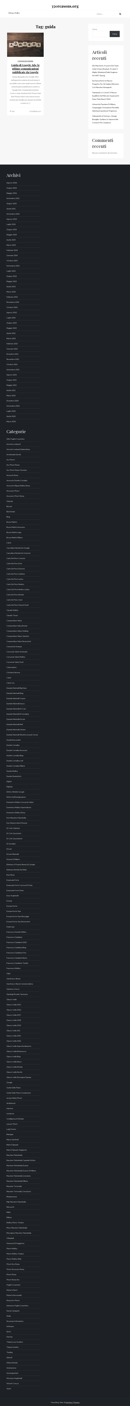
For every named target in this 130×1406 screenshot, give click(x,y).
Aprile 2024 (11, 240)
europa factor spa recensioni (18, 921)
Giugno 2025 (11, 203)
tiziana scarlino (12, 1347)
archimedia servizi (13, 454)
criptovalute (11, 667)
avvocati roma (12, 475)
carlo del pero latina (14, 579)
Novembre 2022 (12, 302)
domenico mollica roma (15, 812)
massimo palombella (14, 1155)
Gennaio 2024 (12, 255)
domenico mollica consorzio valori (20, 802)
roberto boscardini (14, 1295)
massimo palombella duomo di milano (21, 1171)
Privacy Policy (14, 13)
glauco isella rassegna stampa (18, 1077)
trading (9, 1352)
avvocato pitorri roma (15, 496)
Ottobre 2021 (12, 364)
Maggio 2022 (11, 328)
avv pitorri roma (13, 465)
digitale (9, 787)
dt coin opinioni (13, 828)
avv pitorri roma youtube (16, 470)
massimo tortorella (14, 1186)
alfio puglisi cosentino (15, 439)
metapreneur (11, 1197)
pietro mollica (11, 1248)
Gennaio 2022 (12, 349)
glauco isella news (14, 1062)
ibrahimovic (11, 1103)
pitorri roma (11, 1274)
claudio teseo (12, 615)
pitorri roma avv (13, 1280)
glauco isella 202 (13, 1030)
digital (9, 781)
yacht (8, 1389)
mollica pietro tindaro (15, 1222)
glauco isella (11, 999)
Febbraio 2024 (12, 250)
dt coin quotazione (14, 838)
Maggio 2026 (11, 193)
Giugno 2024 (11, 229)
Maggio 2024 (11, 235)
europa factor (12, 906)
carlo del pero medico (15, 584)
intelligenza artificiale (15, 1119)
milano (9, 1217)
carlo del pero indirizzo (15, 574)
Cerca (94, 29)
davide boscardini (13, 740)
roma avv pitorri (13, 1300)
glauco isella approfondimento (18, 1046)
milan (8, 1212)
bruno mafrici (11, 522)
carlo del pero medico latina (17, 589)
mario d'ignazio (12, 1145)
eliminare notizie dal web (16, 870)
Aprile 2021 (11, 390)
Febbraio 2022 (12, 344)
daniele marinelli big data (16, 688)
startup (9, 1337)
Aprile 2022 (11, 333)
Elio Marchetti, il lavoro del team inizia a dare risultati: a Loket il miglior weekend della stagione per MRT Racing (105, 71)
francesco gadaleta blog (16, 947)
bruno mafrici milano (14, 537)
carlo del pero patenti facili (17, 605)
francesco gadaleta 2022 (16, 942)
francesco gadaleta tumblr (17, 963)
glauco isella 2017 (13, 1015)
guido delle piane (13, 1088)
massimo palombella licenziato (18, 1176)
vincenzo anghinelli (14, 1378)
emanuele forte (12, 880)
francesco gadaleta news (16, 958)
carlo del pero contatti (15, 558)
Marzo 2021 (11, 395)
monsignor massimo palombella (18, 1233)
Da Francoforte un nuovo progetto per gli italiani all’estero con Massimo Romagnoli (105, 84)
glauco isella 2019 (13, 1025)
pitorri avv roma (13, 1264)
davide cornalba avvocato (16, 750)
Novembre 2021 (12, 359)
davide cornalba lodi (14, 761)
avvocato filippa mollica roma (18, 486)
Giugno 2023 (11, 276)
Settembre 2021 (13, 369)
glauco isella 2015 (13, 1004)
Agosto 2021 (11, 375)
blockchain (10, 511)
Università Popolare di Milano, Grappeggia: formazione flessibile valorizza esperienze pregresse (105, 107)
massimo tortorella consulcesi (18, 1191)
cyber (8, 678)
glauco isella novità (14, 1072)
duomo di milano (13, 859)
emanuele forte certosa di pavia (19, 885)
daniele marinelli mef (14, 724)
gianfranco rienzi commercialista (19, 984)
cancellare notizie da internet (18, 553)
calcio (8, 543)
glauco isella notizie (14, 1067)
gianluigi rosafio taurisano (17, 994)
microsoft (10, 1207)
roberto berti (11, 1290)
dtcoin (9, 849)
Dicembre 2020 (12, 401)
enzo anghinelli (12, 896)
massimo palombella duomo (17, 1165)
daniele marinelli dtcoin (15, 719)
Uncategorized (12, 1373)
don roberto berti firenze (16, 823)
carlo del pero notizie (15, 595)
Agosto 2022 (11, 312)
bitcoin (9, 506)
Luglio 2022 (11, 318)
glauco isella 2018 (13, 1020)
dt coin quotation (13, 833)
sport (8, 1331)
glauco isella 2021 (13, 1036)
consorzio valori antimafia (16, 652)
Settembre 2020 (13, 406)
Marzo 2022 (11, 338)
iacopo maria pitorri (14, 1098)
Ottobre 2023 (12, 260)
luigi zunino (11, 1129)
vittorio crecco (12, 1383)
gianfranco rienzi (13, 979)
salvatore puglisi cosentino (17, 1305)
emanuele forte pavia (14, 890)
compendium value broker (17, 626)
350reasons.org (65, 6)
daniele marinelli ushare (16, 729)
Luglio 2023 (11, 271)
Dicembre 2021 (12, 354)
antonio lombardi (13, 444)
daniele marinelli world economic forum (22, 735)
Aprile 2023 (11, 286)
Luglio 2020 (11, 411)
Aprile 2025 (11, 209)
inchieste (10, 1113)
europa (9, 901)
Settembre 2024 (13, 214)
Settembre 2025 (13, 198)
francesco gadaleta (14, 937)
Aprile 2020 (11, 416)
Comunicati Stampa (25, 61)
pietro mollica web (13, 1259)
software (10, 1326)
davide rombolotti (13, 776)
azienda (9, 501)
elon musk (10, 875)
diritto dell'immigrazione (16, 797)
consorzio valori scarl (14, 662)
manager (9, 1134)
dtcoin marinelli (12, 854)
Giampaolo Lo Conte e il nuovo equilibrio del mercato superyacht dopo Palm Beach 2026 (105, 95)
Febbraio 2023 (12, 297)
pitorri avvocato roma (15, 1269)
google (9, 1082)
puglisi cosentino (13, 1285)
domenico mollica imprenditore (18, 807)
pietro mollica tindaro (15, 1254)
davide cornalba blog (14, 755)
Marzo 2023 (11, 292)
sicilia (8, 1316)
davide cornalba (12, 745)
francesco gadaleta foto (16, 953)
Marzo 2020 (11, 421)
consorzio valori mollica (15, 657)
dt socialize (11, 844)
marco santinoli (12, 1139)
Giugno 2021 (11, 380)
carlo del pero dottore (15, 569)
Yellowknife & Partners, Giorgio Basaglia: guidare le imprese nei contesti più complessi (105, 119)
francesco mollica (13, 968)
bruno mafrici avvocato (15, 527)
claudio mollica (12, 610)
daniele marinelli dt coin (16, 709)
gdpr (8, 973)
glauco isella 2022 (13, 1041)
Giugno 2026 (11, 188)
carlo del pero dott (14, 563)
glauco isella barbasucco (16, 1051)
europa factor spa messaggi (17, 916)
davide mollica (12, 771)
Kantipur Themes (73, 1402)
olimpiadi (10, 1238)
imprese (9, 1108)
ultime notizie (12, 1363)
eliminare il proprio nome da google (20, 864)
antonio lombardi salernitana (18, 449)
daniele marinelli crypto (15, 698)
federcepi (10, 927)
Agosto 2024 (11, 219)
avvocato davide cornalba (16, 480)
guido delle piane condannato (18, 1093)
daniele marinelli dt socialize (17, 714)
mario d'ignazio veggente (16, 1150)
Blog (8, 517)
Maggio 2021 (11, 385)
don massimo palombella (16, 818)
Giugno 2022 (11, 323)
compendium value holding (17, 631)
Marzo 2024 (11, 245)
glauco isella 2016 (13, 1010)
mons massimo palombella (16, 1228)
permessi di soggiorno (15, 1243)
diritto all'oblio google (15, 792)
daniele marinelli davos (15, 703)
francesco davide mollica (16, 932)
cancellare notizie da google (18, 548)
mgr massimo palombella (16, 1202)
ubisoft (9, 1357)
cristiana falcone (13, 672)
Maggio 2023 (11, 281)
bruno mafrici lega (13, 532)
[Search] (120, 13)
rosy (13, 111)
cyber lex (10, 683)
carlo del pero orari (14, 600)
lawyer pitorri (12, 1124)
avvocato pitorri (12, 491)
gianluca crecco (12, 989)
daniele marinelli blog (14, 693)
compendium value (14, 620)
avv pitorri (10, 460)
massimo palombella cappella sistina (20, 1160)
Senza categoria (12, 1311)
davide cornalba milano (15, 766)
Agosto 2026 (11, 183)
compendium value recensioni (18, 641)
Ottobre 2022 (12, 307)
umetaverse (11, 1368)
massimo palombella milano (17, 1181)
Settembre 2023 (13, 266)
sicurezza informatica (14, 1321)
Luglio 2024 (11, 224)
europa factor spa (13, 911)
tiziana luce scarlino (14, 1342)
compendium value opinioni (17, 636)
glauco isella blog (13, 1056)
